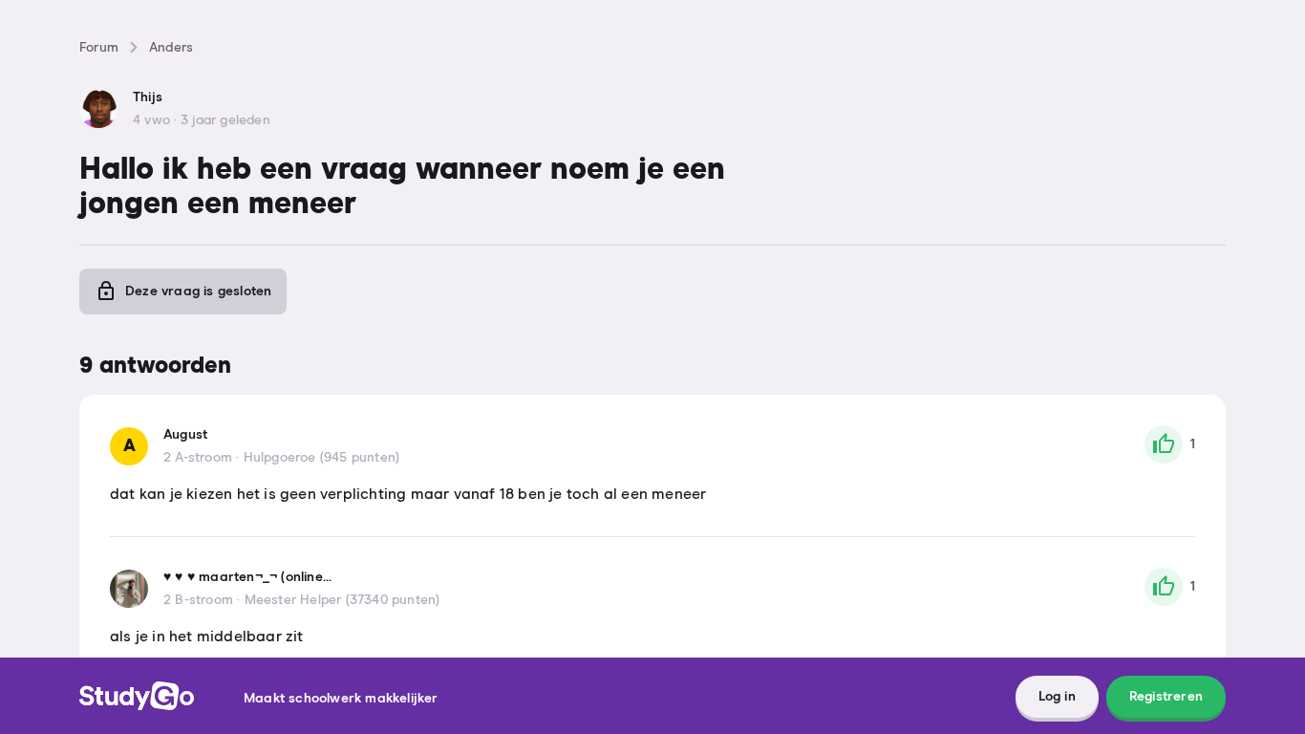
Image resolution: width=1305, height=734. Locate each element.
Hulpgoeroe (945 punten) (322, 457)
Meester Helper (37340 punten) (342, 600)
